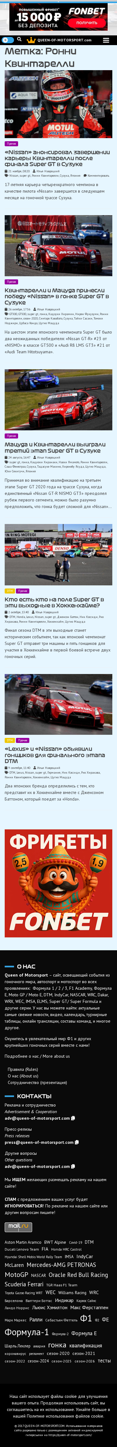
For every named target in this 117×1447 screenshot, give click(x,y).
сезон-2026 (85, 1361)
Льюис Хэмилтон (49, 1307)
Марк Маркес (16, 1320)
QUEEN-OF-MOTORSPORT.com (64, 40)
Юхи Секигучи (14, 471)
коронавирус (15, 1353)
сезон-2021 (83, 1353)
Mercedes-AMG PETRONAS (61, 1264)
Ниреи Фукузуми (87, 314)
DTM (10, 591)
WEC (51, 1292)
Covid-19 (75, 1242)
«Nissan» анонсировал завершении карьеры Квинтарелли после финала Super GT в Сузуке (57, 158)
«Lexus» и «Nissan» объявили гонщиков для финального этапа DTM (55, 755)
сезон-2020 (30, 318)
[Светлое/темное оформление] (8, 40)
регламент (36, 1353)
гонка (43, 314)
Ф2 (97, 1320)
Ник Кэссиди (89, 617)
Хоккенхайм (55, 622)
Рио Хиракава (90, 772)
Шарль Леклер (18, 1346)
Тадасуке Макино (49, 466)
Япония (75, 176)
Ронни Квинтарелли (45, 176)
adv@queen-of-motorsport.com (37, 1118)
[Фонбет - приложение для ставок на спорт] (58, 17)
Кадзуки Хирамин (61, 314)
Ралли (35, 1319)
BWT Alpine (55, 1242)
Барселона (14, 1300)
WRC (94, 1292)
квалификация (85, 1345)
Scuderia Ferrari (24, 1284)
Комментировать (98, 176)
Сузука (64, 176)
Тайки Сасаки (83, 318)
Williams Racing (72, 1292)
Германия (54, 772)
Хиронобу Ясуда (73, 466)
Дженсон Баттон (67, 617)
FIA (45, 1249)
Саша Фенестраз (15, 466)
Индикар (64, 1300)
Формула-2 (60, 1334)
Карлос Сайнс (86, 1301)
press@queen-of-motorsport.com (39, 1142)
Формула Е (84, 1333)
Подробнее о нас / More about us (37, 1056)
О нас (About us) (23, 1076)
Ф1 (86, 1318)
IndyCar (84, 1256)
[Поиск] (19, 39)
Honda (21, 617)
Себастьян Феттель (61, 1320)
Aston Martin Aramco (23, 1242)
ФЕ (105, 1319)
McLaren (14, 1265)
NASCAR (38, 1275)
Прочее (11, 144)
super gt (25, 176)
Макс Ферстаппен (89, 1307)
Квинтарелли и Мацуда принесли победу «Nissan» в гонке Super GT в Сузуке (57, 296)
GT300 (13, 314)
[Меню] (106, 40)
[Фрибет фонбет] (58, 883)
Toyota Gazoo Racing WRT (24, 1293)
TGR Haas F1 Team (61, 1284)
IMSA (69, 1256)
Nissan (13, 176)
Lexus (29, 617)
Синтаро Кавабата (50, 318)
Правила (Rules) (23, 1069)
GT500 (22, 314)
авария (39, 1346)
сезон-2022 (15, 1361)
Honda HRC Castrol (66, 1249)
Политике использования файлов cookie (65, 1416)
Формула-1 (27, 1332)
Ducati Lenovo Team (22, 1249)
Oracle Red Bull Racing (78, 1274)
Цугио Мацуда (49, 323)
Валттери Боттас (39, 1300)
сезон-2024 (38, 1361)
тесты (104, 1360)
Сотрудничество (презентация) (37, 1082)
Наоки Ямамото (69, 462)
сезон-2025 (61, 1361)
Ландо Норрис (17, 1307)
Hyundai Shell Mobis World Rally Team (33, 1257)
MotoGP (16, 1274)
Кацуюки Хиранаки (43, 462)
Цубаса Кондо (28, 323)
